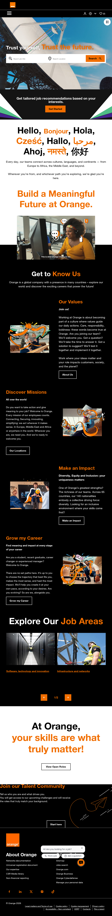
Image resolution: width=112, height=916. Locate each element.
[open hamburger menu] (9, 13)
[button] (85, 13)
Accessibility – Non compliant (58, 909)
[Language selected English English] (93, 13)
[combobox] (26, 58)
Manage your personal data (69, 882)
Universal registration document (22, 865)
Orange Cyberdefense (67, 878)
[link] (56, 824)
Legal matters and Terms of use (38, 906)
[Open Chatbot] (81, 862)
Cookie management (80, 906)
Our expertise (12, 869)
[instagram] (42, 891)
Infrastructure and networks (73, 671)
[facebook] (9, 891)
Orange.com (62, 869)
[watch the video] (56, 237)
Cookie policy (61, 906)
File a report (99, 909)
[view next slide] (68, 697)
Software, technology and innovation (27, 671)
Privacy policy (98, 906)
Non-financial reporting (17, 878)
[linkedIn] (20, 891)
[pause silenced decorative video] (107, 22)
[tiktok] (53, 891)
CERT (76, 909)
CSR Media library (15, 873)
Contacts (87, 909)
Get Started (55, 108)
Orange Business (64, 873)
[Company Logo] (12, 4)
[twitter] (31, 891)
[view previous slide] (44, 697)
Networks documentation (18, 860)
